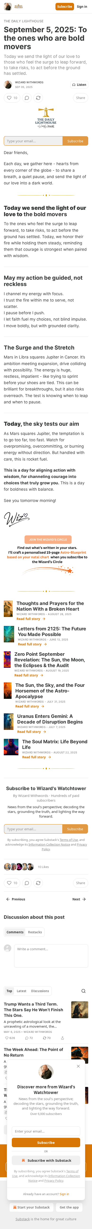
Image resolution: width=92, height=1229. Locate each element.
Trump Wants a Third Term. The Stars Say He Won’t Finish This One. (33, 1010)
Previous (18, 899)
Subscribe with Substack (49, 1160)
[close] (78, 1066)
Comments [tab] (15, 932)
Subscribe (64, 6)
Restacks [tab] (35, 932)
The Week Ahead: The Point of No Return (33, 1052)
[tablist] (24, 932)
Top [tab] (9, 991)
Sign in (82, 6)
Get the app (69, 1207)
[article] (46, 1021)
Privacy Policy (53, 1180)
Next (76, 899)
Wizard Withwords (29, 82)
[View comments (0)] (27, 98)
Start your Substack (33, 1207)
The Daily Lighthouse (23, 21)
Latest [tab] (21, 991)
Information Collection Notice (49, 844)
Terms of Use (69, 840)
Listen (81, 85)
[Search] (83, 991)
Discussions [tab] (40, 991)
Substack (23, 1219)
